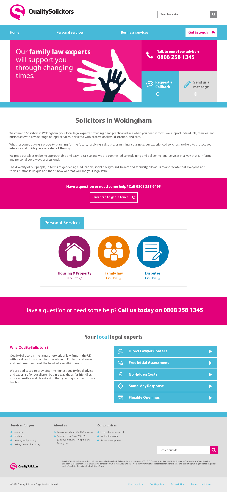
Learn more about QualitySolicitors (75, 432)
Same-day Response (146, 386)
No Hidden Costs (143, 375)
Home (14, 32)
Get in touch (198, 32)
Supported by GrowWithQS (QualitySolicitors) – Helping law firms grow (73, 440)
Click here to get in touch (110, 197)
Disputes (18, 432)
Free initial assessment (112, 432)
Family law (19, 436)
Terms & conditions (201, 484)
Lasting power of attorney (27, 444)
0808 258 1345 (176, 57)
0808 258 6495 (148, 187)
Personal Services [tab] (62, 223)
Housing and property (25, 440)
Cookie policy (157, 484)
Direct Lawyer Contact (148, 351)
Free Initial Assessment (149, 363)
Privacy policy (135, 484)
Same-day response (111, 440)
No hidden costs (109, 436)
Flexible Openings (144, 398)
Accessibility (177, 484)
